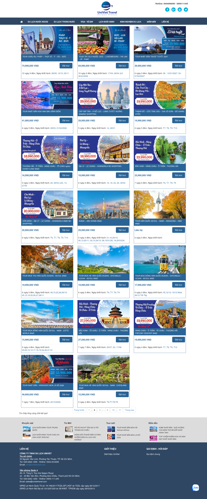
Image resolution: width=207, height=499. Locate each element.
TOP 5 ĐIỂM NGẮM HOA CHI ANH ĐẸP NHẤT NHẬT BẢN (172, 437)
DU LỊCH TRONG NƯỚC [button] (64, 22)
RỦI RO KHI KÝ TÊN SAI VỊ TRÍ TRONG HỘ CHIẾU (86, 428)
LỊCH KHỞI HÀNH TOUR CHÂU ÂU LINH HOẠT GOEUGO (45, 435)
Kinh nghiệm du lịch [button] (130, 22)
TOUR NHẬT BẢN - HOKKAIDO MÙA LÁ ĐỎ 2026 (43, 385)
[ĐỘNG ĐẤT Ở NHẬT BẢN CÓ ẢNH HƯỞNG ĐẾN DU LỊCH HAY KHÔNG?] (69, 436)
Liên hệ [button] (165, 22)
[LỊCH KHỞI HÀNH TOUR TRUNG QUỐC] (27, 429)
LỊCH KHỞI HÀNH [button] (106, 22)
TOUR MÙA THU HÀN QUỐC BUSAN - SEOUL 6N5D (44, 275)
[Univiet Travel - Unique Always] (107, 8)
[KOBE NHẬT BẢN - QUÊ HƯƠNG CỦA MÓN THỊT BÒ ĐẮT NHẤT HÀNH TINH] (153, 429)
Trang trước (79, 410)
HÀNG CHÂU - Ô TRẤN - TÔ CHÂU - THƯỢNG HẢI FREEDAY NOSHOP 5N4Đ (156, 331)
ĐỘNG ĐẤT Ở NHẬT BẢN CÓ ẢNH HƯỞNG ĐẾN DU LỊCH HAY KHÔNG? (87, 437)
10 (113, 410)
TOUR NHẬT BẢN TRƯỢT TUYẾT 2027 (151, 56)
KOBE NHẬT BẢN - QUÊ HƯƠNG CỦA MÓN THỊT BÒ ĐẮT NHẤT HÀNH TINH (171, 430)
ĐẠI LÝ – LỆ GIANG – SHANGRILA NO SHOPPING (100, 166)
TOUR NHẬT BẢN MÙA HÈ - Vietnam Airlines (127, 428)
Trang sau (129, 410)
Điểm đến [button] (151, 22)
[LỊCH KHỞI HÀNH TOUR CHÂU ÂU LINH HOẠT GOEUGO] (27, 436)
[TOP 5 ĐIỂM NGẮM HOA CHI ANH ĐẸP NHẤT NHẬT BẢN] (153, 438)
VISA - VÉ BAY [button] (87, 22)
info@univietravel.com (35, 464)
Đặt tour (66, 65)
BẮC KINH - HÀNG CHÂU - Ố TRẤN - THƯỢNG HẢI (156, 166)
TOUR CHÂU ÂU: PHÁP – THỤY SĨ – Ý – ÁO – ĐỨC (44, 56)
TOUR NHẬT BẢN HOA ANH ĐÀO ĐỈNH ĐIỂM (42, 111)
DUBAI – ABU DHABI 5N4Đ (90, 221)
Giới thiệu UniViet (112, 454)
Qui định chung (153, 454)
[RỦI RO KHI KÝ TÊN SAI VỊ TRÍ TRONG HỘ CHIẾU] (69, 429)
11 (120, 410)
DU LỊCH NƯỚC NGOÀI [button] (38, 22)
